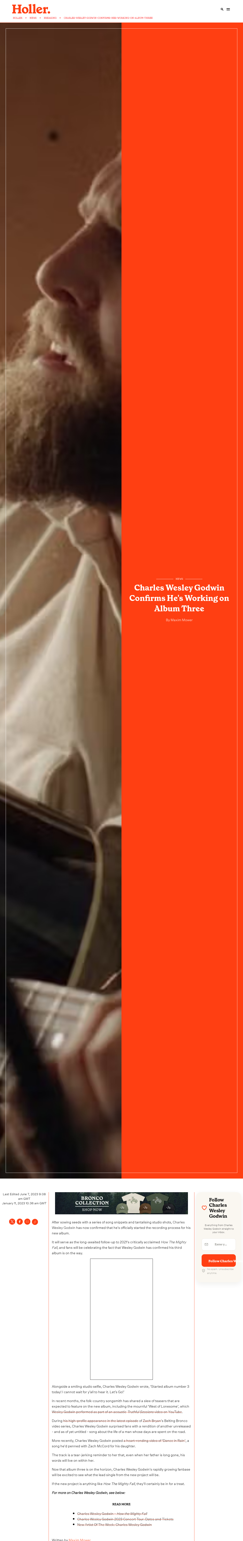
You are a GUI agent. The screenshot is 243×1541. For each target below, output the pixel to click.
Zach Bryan (152, 1420)
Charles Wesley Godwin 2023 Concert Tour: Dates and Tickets (125, 1518)
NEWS (33, 18)
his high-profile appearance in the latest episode (100, 1420)
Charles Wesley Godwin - (112, 1513)
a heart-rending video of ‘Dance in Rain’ (154, 1440)
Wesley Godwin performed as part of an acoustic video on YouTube (117, 1411)
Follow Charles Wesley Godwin (222, 1261)
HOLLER (17, 18)
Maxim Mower (181, 619)
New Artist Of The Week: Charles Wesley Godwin (114, 1524)
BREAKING (50, 18)
